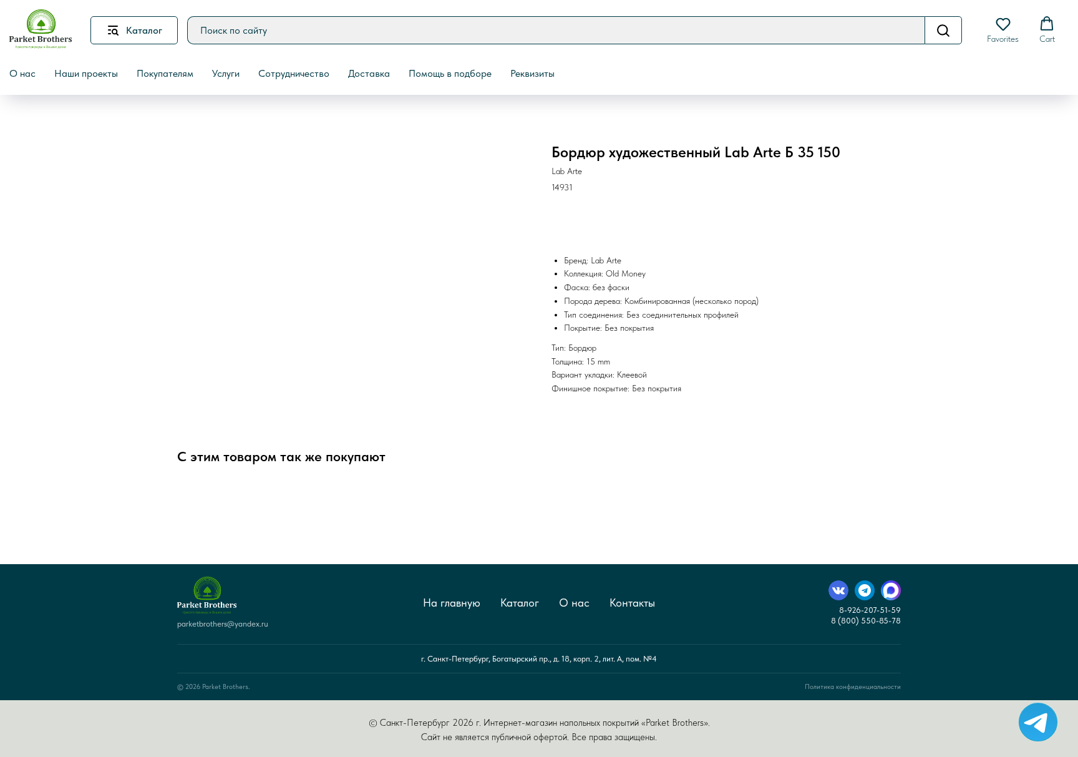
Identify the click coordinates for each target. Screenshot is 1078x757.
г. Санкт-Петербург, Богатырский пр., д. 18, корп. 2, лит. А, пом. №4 (539, 658)
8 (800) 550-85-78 (866, 620)
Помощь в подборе (450, 73)
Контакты (632, 602)
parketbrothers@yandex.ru (222, 623)
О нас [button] (22, 73)
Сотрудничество (293, 73)
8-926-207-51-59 (870, 610)
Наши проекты (86, 73)
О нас (574, 602)
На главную (451, 602)
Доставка (369, 73)
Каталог (519, 602)
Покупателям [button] (165, 73)
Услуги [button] (226, 73)
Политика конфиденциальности (853, 687)
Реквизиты (532, 73)
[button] (1003, 30)
